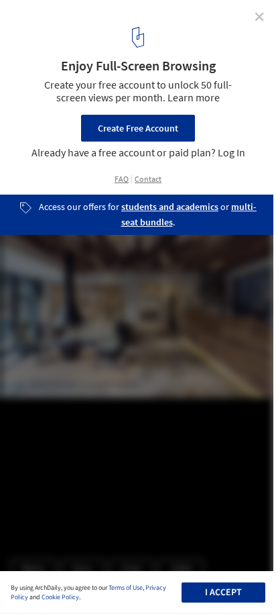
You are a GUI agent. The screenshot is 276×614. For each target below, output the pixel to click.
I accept (223, 592)
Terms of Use (126, 588)
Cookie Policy (60, 597)
